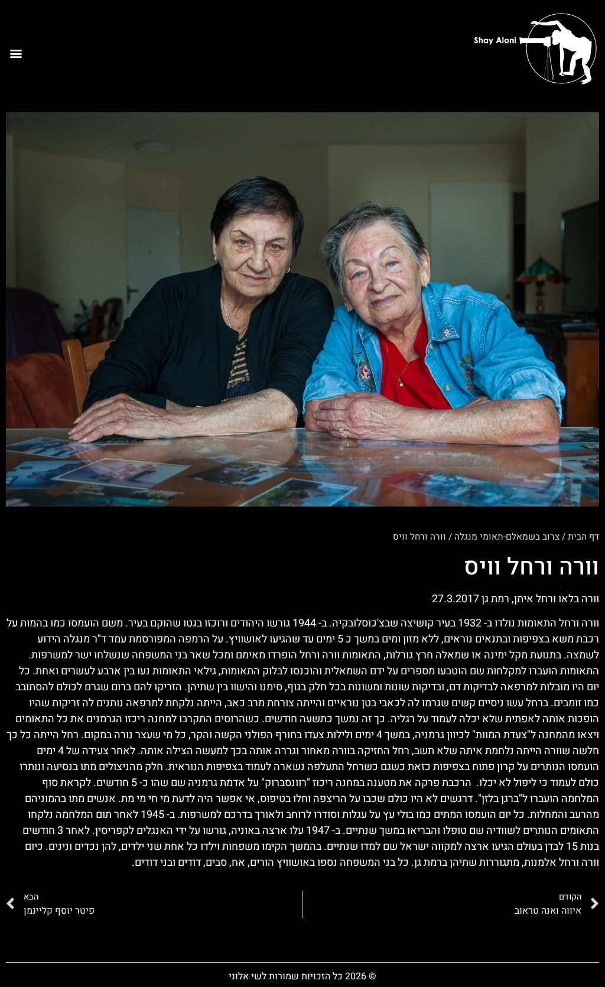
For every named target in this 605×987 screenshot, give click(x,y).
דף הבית (583, 536)
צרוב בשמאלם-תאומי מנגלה (507, 536)
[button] (15, 53)
